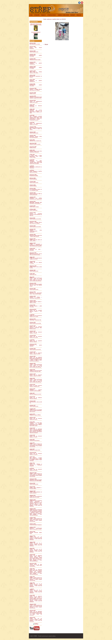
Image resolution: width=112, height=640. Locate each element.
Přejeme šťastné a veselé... (35, 144)
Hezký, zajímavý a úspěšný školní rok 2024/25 (36, 172)
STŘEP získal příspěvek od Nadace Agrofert (36, 492)
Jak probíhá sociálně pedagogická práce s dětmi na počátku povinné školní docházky (36, 459)
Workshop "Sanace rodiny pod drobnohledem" (36, 137)
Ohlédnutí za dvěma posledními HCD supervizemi (36, 198)
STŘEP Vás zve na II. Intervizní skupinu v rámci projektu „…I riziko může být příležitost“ (36, 591)
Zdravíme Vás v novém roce (35, 140)
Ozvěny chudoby (33, 185)
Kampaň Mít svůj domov (35, 440)
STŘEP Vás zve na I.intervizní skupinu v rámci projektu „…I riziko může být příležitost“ (36, 620)
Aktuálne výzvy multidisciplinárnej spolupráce (36, 231)
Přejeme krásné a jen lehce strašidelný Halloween (36, 151)
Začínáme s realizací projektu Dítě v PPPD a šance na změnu (36, 128)
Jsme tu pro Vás (33, 274)
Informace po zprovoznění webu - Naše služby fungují (36, 293)
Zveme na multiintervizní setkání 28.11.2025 (36, 102)
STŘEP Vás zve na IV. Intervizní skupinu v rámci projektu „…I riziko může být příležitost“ (36, 550)
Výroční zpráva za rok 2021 (35, 226)
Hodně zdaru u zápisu (34, 206)
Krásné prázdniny (33, 179)
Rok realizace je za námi (35, 44)
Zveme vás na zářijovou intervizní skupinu (36, 398)
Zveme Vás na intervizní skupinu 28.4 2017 (36, 419)
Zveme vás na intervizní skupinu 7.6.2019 (36, 332)
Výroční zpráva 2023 (34, 182)
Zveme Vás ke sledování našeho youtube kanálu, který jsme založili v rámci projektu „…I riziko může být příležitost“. (36, 613)
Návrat (46, 44)
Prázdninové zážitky (34, 175)
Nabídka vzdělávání (63, 15)
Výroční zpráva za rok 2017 (35, 349)
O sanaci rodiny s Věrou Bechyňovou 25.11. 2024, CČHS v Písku (36, 156)
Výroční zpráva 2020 (34, 271)
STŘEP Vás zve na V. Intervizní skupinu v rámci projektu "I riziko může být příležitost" (36, 544)
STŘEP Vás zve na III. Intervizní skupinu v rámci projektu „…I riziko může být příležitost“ (36, 585)
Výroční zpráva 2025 (34, 51)
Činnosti (43, 15)
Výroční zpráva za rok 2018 (35, 323)
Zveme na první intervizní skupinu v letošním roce (36, 386)
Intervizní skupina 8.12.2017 (35, 394)
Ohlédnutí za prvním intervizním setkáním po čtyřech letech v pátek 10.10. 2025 (36, 111)
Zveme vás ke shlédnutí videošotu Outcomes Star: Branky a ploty (36, 327)
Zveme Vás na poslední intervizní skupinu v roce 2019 (36, 311)
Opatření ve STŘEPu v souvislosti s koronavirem (36, 298)
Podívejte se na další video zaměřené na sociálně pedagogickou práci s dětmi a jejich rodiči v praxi (36, 424)
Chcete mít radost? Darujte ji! (36, 524)
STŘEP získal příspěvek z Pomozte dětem (36, 488)
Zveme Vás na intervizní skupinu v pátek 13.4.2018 (36, 375)
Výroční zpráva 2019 (34, 289)
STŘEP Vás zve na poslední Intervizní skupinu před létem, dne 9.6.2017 (36, 410)
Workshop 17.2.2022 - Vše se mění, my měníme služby (36, 254)
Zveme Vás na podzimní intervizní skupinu (36, 341)
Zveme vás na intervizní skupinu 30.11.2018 (36, 337)
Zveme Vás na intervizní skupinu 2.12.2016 (36, 454)
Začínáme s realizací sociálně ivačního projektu (36, 390)
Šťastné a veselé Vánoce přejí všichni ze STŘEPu (36, 90)
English (79, 15)
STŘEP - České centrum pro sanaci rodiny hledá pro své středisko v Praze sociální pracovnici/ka (36, 520)
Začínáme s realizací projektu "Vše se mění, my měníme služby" (36, 285)
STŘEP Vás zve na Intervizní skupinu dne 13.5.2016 (36, 497)
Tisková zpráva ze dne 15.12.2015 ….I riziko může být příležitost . (36, 565)
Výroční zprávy (51, 15)
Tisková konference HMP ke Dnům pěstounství (36, 194)
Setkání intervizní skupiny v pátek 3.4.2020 (36, 302)
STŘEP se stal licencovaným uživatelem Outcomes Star (36, 371)
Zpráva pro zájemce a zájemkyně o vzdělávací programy (36, 465)
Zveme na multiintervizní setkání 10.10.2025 (36, 124)
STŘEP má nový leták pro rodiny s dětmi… (36, 240)
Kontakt (72, 15)
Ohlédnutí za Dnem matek (35, 59)
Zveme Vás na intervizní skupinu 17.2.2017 (36, 436)
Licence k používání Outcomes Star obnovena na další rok (36, 214)
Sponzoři (36, 15)
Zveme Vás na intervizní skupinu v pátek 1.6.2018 (36, 353)
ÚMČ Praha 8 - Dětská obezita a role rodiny (36, 72)
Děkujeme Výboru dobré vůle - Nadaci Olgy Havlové (36, 236)
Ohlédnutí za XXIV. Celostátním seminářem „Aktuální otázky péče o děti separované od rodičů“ (36, 162)
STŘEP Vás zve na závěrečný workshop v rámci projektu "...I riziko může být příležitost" (36, 538)
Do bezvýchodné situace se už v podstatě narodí (36, 190)
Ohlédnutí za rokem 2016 (35, 450)
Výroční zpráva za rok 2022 (35, 218)
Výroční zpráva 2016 (34, 406)
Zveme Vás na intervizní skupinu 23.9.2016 (36, 470)
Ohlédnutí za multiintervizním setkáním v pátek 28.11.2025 (36, 97)
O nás (31, 15)
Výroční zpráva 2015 (34, 484)
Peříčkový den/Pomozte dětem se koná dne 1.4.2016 (36, 529)
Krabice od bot (33, 93)
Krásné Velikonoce (33, 210)
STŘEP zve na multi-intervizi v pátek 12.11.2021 (36, 258)
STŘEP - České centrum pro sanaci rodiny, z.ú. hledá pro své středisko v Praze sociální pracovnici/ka (36, 445)
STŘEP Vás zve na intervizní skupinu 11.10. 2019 (36, 316)
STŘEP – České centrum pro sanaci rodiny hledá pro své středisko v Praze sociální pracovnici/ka (36, 579)
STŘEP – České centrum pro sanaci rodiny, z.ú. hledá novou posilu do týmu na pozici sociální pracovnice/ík (36, 279)
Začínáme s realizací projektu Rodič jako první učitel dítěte (36, 480)
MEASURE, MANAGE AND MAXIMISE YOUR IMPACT (36, 203)
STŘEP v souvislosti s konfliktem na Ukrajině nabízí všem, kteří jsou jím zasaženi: (36, 245)
